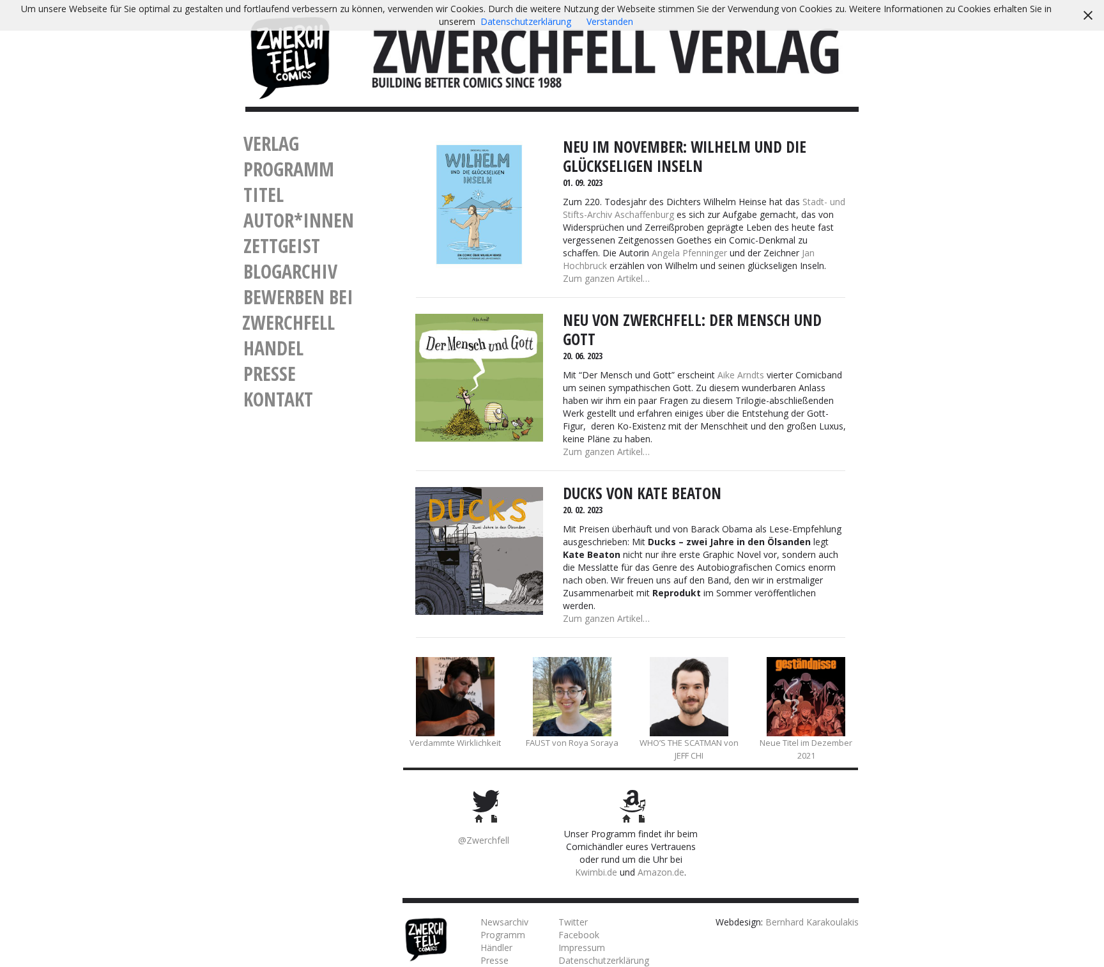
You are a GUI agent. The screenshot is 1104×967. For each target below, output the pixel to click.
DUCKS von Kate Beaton (642, 493)
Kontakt (278, 399)
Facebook (578, 935)
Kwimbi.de (596, 872)
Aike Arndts (740, 375)
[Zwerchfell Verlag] (289, 56)
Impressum (581, 947)
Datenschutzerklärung (603, 960)
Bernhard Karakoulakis (812, 922)
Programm (288, 169)
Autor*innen (298, 220)
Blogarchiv (290, 271)
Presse (269, 373)
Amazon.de (661, 872)
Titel (263, 195)
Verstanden (609, 21)
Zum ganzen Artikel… (606, 278)
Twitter (573, 922)
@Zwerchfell (483, 840)
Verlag (271, 143)
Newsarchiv (504, 922)
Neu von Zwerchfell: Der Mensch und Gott (692, 329)
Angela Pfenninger (689, 253)
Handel (273, 348)
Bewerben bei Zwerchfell (297, 310)
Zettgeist (281, 246)
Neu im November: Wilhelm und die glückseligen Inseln (684, 156)
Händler (496, 947)
